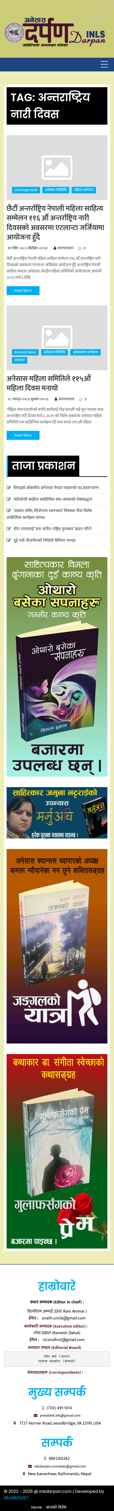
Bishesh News (25, 352)
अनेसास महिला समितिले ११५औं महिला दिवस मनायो (49, 383)
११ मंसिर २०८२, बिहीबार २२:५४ (27, 248)
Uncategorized (26, 190)
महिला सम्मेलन (83, 190)
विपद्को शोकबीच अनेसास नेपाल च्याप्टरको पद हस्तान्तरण (56, 487)
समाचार (20, 360)
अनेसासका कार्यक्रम (85, 352)
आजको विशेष (56, 1507)
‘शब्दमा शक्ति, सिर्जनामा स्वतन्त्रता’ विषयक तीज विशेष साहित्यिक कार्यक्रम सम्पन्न (49, 514)
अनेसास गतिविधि (56, 190)
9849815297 (16, 1498)
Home (36, 1507)
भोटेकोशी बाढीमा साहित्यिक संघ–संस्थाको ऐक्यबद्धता (53, 499)
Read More (23, 290)
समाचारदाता (65, 248)
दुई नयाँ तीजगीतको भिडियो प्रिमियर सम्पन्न (44, 540)
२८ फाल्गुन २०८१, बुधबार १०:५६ (28, 399)
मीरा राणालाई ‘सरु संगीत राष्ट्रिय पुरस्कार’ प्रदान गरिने (52, 529)
